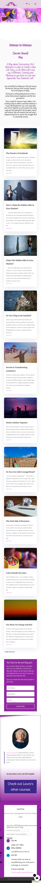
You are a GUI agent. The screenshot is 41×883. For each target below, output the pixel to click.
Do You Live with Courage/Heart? (20, 472)
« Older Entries (9, 652)
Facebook (15, 872)
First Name (10, 830)
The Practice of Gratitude (17, 153)
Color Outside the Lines (16, 573)
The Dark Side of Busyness (17, 521)
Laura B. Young (11, 753)
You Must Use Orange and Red (19, 625)
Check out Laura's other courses (20, 787)
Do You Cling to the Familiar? (18, 315)
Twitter (30, 872)
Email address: (11, 834)
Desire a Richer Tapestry (16, 423)
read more (9, 173)
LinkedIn (23, 872)
